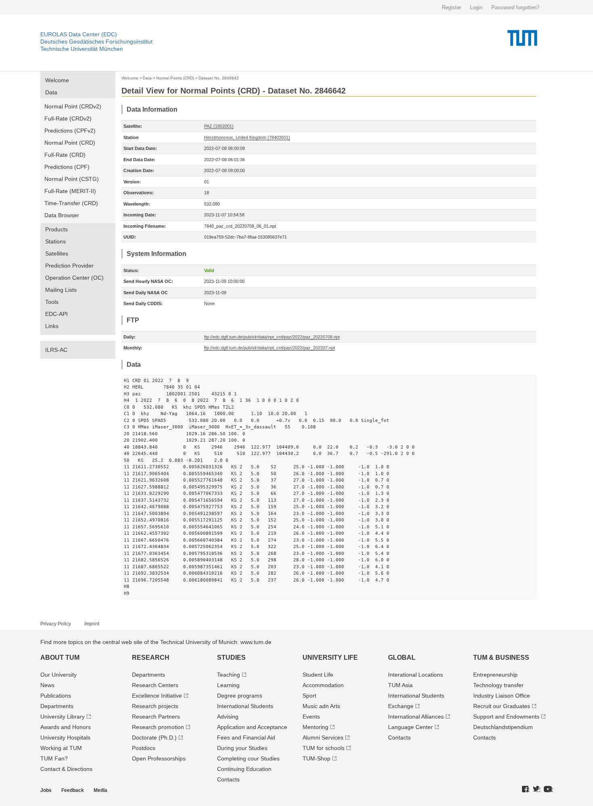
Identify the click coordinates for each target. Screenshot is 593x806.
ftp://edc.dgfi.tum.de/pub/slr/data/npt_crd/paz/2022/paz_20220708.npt (272, 336)
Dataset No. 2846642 (218, 78)
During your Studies (242, 748)
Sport (309, 695)
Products (56, 229)
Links (51, 326)
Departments (56, 706)
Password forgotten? (515, 7)
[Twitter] (536, 789)
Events (311, 716)
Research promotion (158, 727)
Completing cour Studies (248, 758)
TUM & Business (501, 657)
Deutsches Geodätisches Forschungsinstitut (96, 41)
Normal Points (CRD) (175, 78)
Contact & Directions (66, 769)
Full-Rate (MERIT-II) (70, 191)
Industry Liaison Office (501, 695)
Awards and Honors (65, 727)
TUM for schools (324, 748)
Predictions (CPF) (67, 167)
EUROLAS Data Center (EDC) (78, 34)
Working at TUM (61, 748)
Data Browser (61, 215)
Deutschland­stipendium (503, 727)
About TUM (59, 657)
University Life (330, 657)
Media (100, 790)
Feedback (72, 790)
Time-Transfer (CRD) (71, 203)
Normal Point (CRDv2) (72, 106)
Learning (228, 685)
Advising (227, 716)
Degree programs (239, 695)
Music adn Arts (321, 706)
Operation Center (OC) (74, 277)
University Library (62, 716)
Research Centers (155, 685)
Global (402, 657)
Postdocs (143, 748)
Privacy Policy (55, 624)
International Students (245, 706)
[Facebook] (525, 789)
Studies (231, 657)
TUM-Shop (316, 758)
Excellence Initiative (157, 695)
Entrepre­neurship (495, 674)
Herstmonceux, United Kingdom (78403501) (247, 137)
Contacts (228, 779)
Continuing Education (244, 769)
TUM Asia (400, 685)
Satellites (56, 253)
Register (451, 7)
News (47, 685)
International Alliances (416, 716)
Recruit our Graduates (501, 706)
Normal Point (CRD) (69, 142)
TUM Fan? (54, 758)
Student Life (318, 674)
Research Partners (156, 716)
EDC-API (56, 314)
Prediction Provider (69, 265)
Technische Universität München (81, 49)
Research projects (155, 706)
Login (476, 7)
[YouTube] (548, 789)
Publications (55, 695)
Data (51, 92)
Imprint (91, 624)
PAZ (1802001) (219, 126)
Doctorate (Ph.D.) (154, 737)
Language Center (410, 727)
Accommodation (323, 685)
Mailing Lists (61, 290)
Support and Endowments (506, 716)
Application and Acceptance (252, 727)
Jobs (46, 790)
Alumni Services (323, 737)
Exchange (400, 706)
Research (150, 657)
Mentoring (315, 727)
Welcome (57, 80)
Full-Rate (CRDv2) (68, 118)
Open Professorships (159, 758)
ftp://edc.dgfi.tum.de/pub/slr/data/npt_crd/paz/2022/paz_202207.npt (269, 347)
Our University (58, 674)
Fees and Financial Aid (246, 737)
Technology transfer (498, 685)
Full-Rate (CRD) (65, 155)
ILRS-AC (56, 350)
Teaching (228, 674)
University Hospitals (65, 737)
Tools (51, 302)
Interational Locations (415, 674)
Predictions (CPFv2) (70, 130)
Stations (55, 241)
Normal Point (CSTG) (71, 179)
